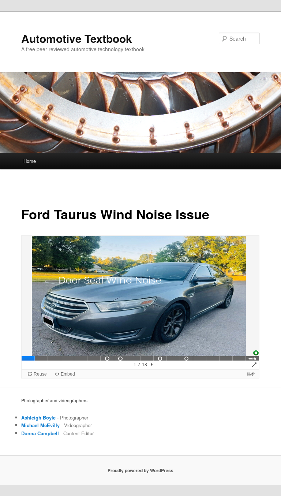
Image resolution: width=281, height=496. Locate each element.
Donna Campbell (40, 433)
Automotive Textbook (76, 38)
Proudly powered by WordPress (140, 470)
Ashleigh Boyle (38, 417)
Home (29, 160)
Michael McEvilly (40, 425)
